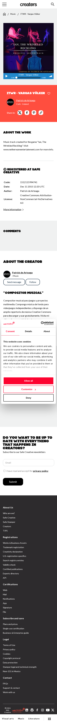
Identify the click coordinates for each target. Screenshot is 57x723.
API (4, 578)
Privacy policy (9, 649)
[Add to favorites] (48, 93)
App (5, 603)
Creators (7, 526)
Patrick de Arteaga (25, 100)
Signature (7, 607)
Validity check (9, 564)
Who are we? (9, 513)
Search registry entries (13, 560)
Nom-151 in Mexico (11, 671)
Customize (26, 389)
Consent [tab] (10, 331)
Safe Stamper (9, 522)
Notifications (9, 599)
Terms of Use (9, 645)
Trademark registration (13, 547)
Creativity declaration (13, 551)
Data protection (10, 662)
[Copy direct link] (41, 112)
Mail (5, 594)
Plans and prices (10, 624)
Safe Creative (9, 517)
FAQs (5, 683)
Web (5, 590)
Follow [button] (32, 282)
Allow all (28, 381)
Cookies (6, 654)
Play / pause (6, 76)
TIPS (5, 530)
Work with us (9, 692)
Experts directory (11, 573)
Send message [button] (14, 282)
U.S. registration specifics (14, 556)
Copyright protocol (11, 658)
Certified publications (13, 569)
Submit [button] (13, 481)
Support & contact (11, 688)
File (4, 612)
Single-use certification (13, 628)
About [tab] (47, 331)
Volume (51, 76)
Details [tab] (28, 331)
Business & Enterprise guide (16, 633)
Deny (28, 398)
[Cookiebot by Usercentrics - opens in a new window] (41, 323)
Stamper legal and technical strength (20, 667)
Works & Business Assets (15, 543)
